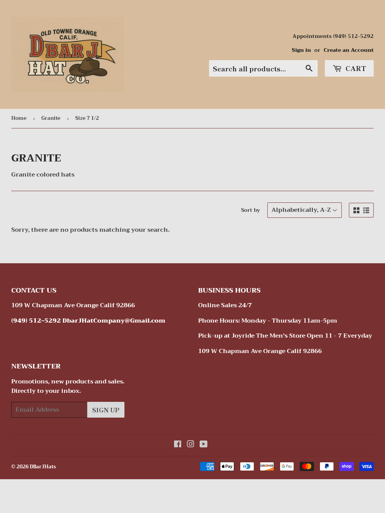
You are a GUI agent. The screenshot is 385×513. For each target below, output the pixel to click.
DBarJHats (43, 466)
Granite (51, 118)
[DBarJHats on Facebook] (178, 445)
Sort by (250, 210)
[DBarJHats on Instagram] (190, 445)
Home (19, 118)
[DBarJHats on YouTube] (204, 445)
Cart (355, 68)
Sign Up (106, 409)
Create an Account (349, 50)
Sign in (301, 50)
